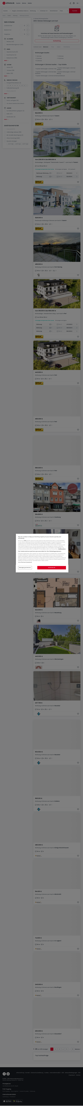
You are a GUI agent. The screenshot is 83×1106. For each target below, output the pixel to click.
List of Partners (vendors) (25, 562)
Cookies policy (62, 549)
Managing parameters (25, 567)
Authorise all (51, 567)
